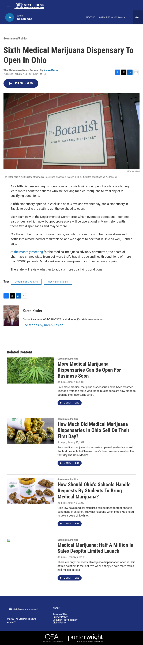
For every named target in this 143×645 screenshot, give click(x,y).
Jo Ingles (62, 382)
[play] (9, 17)
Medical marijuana (58, 281)
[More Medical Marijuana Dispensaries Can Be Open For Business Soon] (30, 370)
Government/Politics (15, 38)
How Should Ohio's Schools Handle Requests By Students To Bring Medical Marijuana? (94, 490)
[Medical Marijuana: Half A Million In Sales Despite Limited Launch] (30, 552)
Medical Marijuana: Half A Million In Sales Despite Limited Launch (95, 548)
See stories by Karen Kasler (43, 325)
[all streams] (138, 17)
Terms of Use (60, 614)
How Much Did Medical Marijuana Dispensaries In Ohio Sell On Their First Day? (93, 430)
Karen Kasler (51, 70)
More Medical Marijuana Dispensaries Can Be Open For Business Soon (89, 370)
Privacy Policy (60, 617)
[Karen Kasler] (11, 315)
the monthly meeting (28, 252)
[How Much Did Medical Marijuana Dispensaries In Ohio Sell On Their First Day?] (30, 431)
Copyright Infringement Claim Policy (65, 621)
